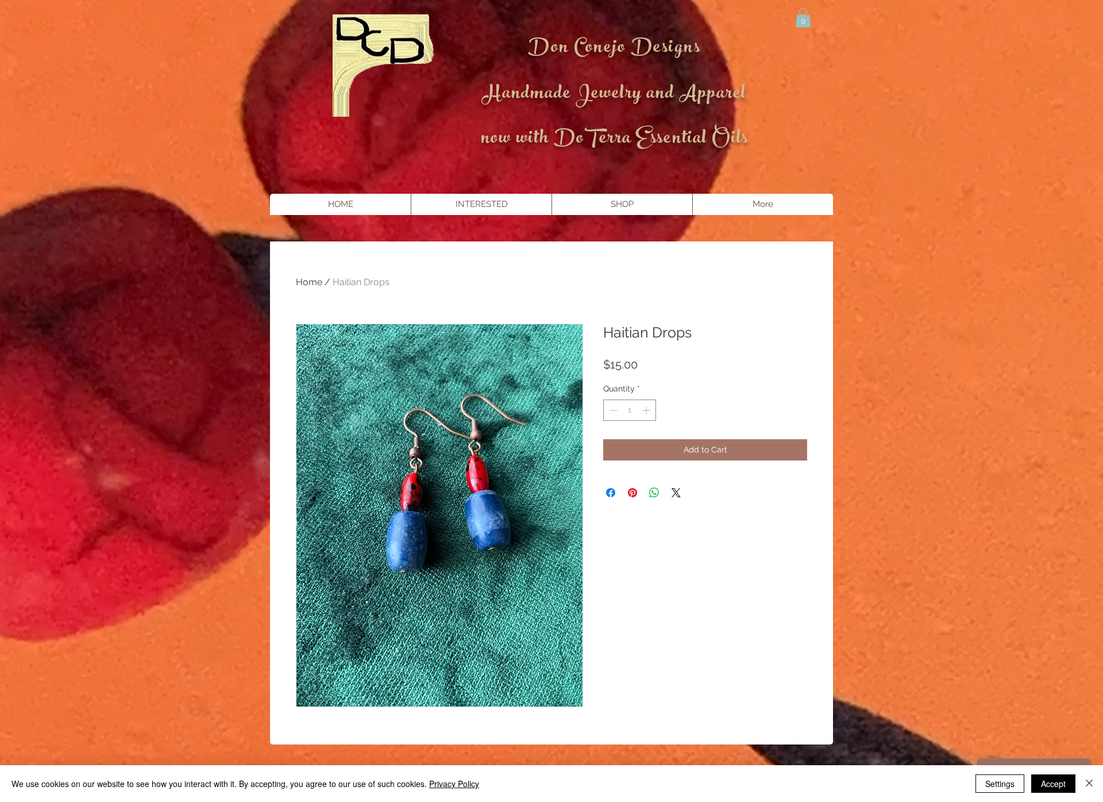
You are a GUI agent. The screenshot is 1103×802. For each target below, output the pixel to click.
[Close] (1089, 783)
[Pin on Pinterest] (632, 493)
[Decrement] (612, 410)
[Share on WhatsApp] (654, 493)
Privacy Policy (454, 783)
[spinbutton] (629, 410)
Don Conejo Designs (614, 48)
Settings (1000, 783)
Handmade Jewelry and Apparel (614, 94)
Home (309, 282)
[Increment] (647, 410)
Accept (1053, 783)
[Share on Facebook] (611, 493)
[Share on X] (676, 493)
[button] (803, 17)
